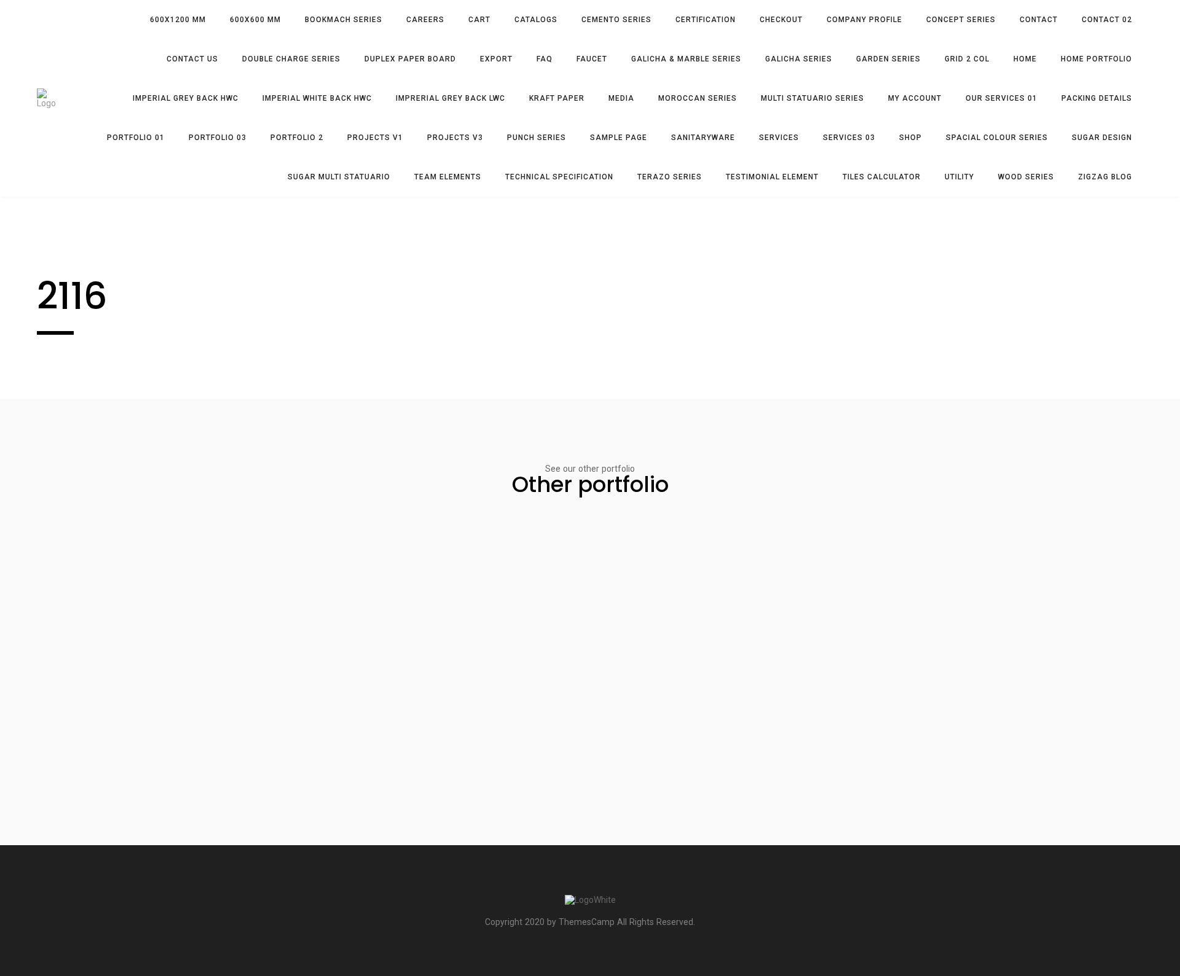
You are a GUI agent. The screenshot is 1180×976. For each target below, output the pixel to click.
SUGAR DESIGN (1102, 137)
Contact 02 (1107, 19)
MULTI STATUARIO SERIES (812, 98)
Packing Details (1096, 98)
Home (1025, 59)
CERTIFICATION (705, 19)
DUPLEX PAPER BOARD (410, 59)
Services (779, 137)
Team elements (447, 177)
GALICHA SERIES (798, 59)
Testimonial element (772, 177)
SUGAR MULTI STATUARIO (339, 177)
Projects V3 (455, 137)
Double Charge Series (291, 59)
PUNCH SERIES (536, 137)
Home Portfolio (1096, 59)
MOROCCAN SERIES (697, 98)
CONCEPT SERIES (961, 19)
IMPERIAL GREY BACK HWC (185, 98)
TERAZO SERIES (669, 177)
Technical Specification (559, 177)
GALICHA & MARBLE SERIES (686, 59)
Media (621, 98)
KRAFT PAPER (556, 98)
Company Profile (864, 19)
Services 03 (849, 137)
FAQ (545, 59)
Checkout (781, 19)
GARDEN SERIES (888, 59)
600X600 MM (255, 19)
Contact (1039, 19)
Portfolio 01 (136, 137)
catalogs (535, 19)
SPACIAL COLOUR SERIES (997, 137)
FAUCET (591, 59)
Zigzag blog (1105, 177)
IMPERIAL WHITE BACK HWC (317, 98)
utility (959, 177)
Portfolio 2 (296, 137)
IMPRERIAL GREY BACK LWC (450, 98)
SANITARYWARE (703, 137)
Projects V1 (375, 137)
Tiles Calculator (882, 177)
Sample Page (618, 137)
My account (915, 98)
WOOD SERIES (1026, 177)
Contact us (192, 59)
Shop (910, 137)
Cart (479, 19)
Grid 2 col (967, 59)
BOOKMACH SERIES (343, 19)
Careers (425, 19)
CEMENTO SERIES (616, 19)
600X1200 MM (178, 19)
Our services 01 (1001, 98)
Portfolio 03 (217, 137)
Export (496, 59)
